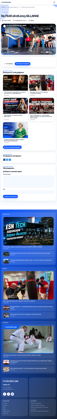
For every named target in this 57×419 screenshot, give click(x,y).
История (5, 403)
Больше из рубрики (23, 63)
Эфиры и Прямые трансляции (38, 405)
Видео (4, 409)
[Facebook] (4, 394)
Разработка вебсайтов (36, 403)
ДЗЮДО (6, 322)
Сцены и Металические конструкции (39, 407)
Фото (4, 407)
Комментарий (7, 174)
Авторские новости (13, 7)
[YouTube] (12, 394)
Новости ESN (7, 20)
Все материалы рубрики (13, 147)
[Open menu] (54, 2)
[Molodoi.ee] (10, 381)
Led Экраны (33, 409)
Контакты (5, 405)
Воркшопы (5, 413)
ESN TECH (6, 214)
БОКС (5, 268)
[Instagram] (8, 394)
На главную (9, 63)
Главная (3, 7)
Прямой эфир (6, 411)
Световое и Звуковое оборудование (39, 411)
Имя (4, 189)
